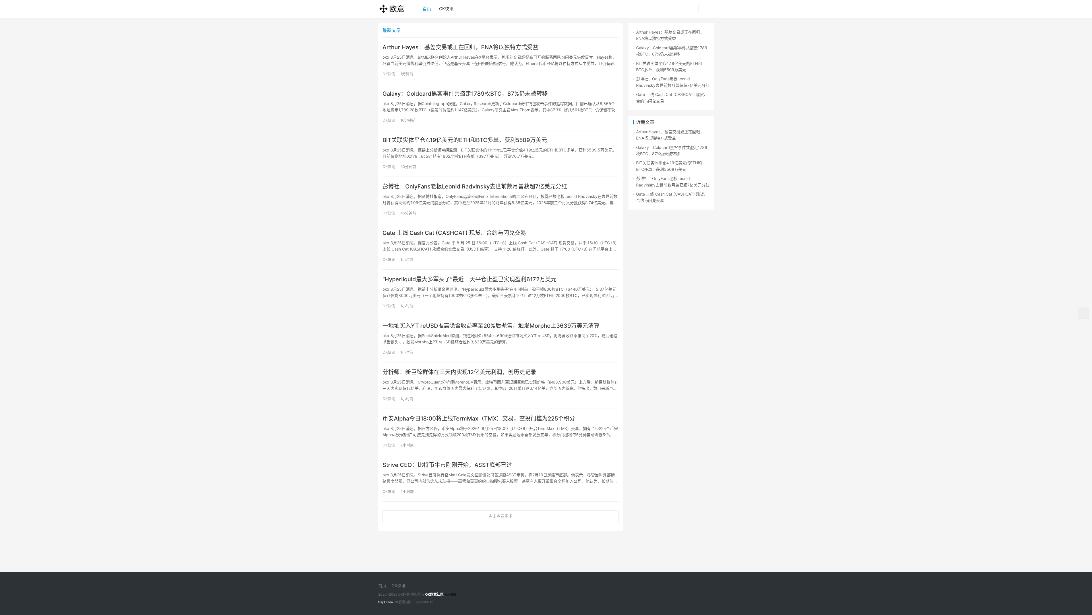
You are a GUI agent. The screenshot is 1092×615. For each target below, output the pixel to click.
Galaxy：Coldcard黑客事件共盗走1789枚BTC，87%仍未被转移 (465, 93)
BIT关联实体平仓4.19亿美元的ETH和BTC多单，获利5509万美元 (464, 140)
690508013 (424, 602)
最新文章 (391, 30)
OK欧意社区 (434, 594)
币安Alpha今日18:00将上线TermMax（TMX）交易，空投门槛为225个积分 (478, 418)
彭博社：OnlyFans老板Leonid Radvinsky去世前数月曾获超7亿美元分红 (474, 186)
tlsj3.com (385, 602)
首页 (427, 8)
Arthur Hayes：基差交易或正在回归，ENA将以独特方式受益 (460, 47)
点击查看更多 (500, 516)
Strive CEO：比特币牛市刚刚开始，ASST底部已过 (447, 465)
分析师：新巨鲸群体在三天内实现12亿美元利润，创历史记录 (459, 372)
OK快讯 (446, 8)
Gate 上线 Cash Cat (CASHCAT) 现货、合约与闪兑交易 (454, 232)
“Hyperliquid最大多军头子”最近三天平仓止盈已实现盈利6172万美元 (469, 279)
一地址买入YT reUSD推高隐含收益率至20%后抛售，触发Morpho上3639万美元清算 (490, 325)
